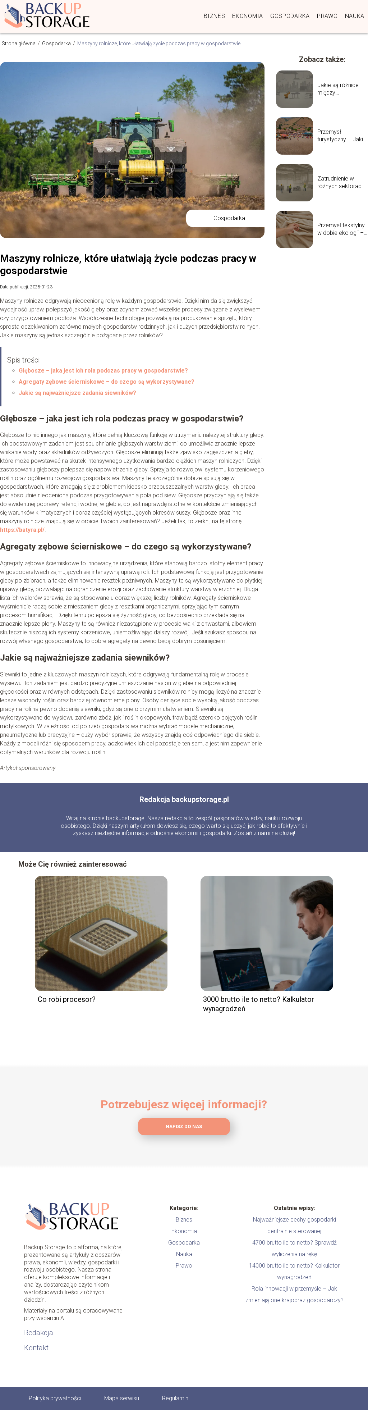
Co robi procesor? (67, 999)
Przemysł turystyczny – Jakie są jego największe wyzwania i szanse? (342, 135)
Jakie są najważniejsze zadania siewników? (77, 392)
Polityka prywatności (55, 1398)
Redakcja (38, 1332)
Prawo (327, 16)
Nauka (355, 16)
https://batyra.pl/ (22, 529)
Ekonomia (247, 16)
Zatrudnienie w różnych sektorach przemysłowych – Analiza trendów (340, 182)
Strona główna (19, 43)
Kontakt (36, 1347)
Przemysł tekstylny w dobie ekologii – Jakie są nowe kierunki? (341, 229)
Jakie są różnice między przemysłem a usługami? (338, 89)
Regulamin (175, 1398)
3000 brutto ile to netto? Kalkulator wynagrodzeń (258, 1004)
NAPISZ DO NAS (184, 1126)
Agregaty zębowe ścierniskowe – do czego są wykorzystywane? (106, 381)
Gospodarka (290, 16)
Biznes (214, 16)
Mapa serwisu (121, 1398)
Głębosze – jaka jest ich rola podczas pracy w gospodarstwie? (103, 370)
